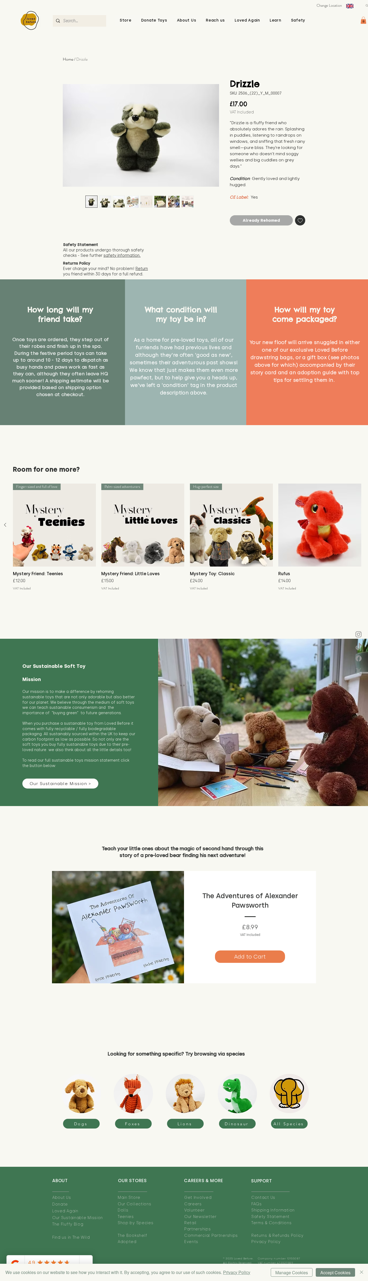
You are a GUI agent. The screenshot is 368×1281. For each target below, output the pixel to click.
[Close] (361, 1272)
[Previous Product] (5, 525)
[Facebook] (359, 658)
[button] (186, 20)
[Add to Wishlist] (300, 220)
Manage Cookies (291, 1272)
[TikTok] (359, 647)
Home (68, 59)
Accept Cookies (335, 1272)
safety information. (122, 255)
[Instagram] (359, 634)
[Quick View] (319, 525)
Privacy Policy (236, 1272)
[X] (359, 671)
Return (142, 268)
